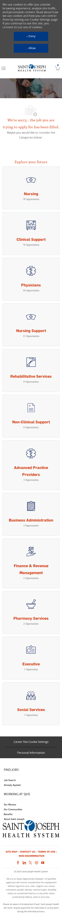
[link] (31, 68)
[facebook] (18, 862)
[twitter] (30, 862)
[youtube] (42, 862)
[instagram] (36, 862)
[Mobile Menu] (3, 68)
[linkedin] (24, 862)
